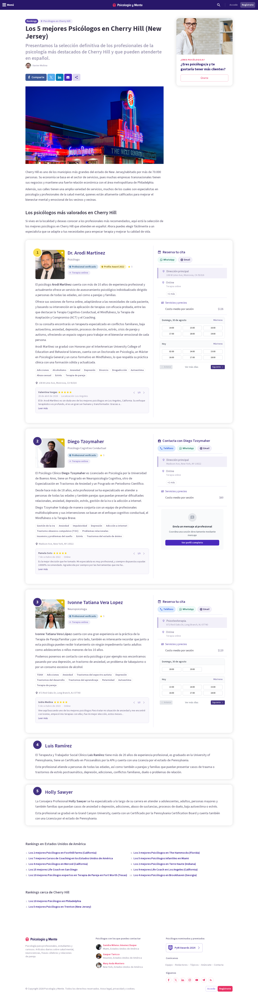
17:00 (171, 333)
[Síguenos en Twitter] (175, 980)
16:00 (213, 327)
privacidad (118, 989)
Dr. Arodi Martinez (86, 252)
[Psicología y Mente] (128, 5)
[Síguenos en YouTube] (197, 980)
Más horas (218, 320)
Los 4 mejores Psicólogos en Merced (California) (58, 864)
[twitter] (51, 77)
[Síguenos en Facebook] (168, 980)
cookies (130, 989)
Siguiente (216, 366)
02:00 (171, 351)
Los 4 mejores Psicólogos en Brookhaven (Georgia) (165, 875)
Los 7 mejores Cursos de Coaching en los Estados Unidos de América (71, 858)
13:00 (171, 687)
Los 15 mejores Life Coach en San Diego (53, 870)
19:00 (213, 333)
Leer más (43, 408)
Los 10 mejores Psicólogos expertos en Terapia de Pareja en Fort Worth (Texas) (78, 875)
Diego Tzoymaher (86, 441)
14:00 (171, 327)
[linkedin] (60, 77)
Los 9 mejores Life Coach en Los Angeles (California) (166, 870)
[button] (171, 294)
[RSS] (211, 980)
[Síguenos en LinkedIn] (183, 980)
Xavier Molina (39, 65)
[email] (68, 77)
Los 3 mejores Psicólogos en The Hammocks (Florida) (167, 853)
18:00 (192, 333)
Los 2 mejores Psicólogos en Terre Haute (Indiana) (165, 864)
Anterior (167, 366)
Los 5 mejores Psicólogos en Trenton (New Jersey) (60, 907)
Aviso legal (106, 989)
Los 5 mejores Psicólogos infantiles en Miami (161, 858)
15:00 (192, 327)
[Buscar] (218, 4)
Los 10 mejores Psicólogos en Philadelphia (55, 901)
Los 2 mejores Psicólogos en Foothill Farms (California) (63, 853)
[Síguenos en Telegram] (204, 980)
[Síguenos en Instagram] (190, 980)
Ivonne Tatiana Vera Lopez (95, 602)
